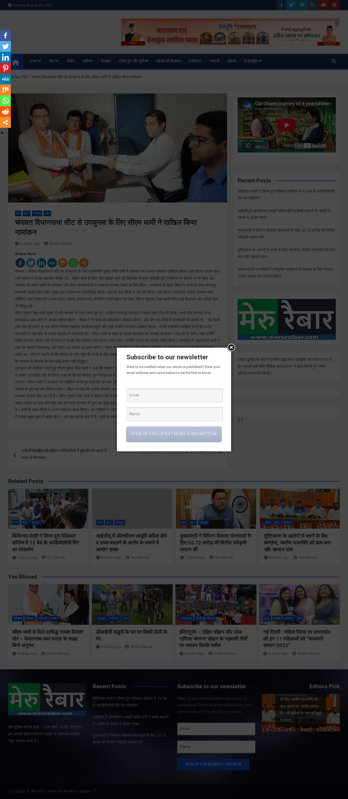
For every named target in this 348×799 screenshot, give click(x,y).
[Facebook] (5, 35)
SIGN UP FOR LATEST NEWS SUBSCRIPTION (174, 434)
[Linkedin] (5, 57)
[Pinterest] (5, 68)
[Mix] (5, 89)
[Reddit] (5, 111)
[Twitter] (5, 46)
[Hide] (2, 133)
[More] (5, 122)
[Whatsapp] (5, 100)
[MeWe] (5, 79)
